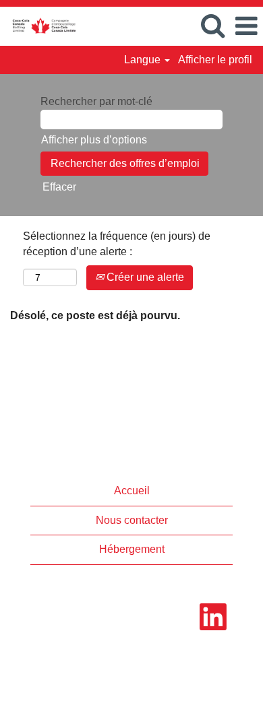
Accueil (132, 490)
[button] (246, 26)
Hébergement (132, 549)
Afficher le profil (215, 59)
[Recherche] (212, 25)
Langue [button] (143, 59)
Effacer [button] (59, 187)
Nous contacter (132, 520)
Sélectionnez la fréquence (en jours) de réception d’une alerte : (116, 243)
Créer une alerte (144, 277)
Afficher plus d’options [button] (94, 139)
